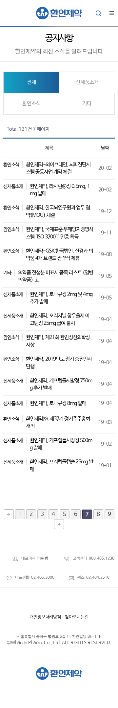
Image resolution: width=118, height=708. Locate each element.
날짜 (105, 148)
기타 (86, 103)
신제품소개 (87, 82)
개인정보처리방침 (45, 617)
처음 (9, 514)
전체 (31, 82)
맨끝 (59, 524)
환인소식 (31, 103)
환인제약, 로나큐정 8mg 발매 (58, 403)
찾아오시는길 (76, 617)
